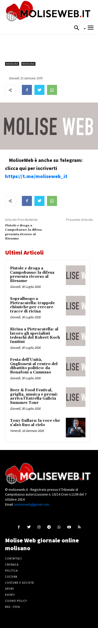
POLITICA (11, 570)
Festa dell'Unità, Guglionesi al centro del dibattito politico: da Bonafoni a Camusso (34, 366)
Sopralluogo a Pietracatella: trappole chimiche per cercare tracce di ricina (32, 305)
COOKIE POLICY (16, 601)
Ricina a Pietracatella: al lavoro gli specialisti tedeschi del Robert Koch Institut (35, 335)
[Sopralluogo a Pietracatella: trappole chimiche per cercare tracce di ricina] (75, 306)
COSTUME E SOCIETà (19, 582)
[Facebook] (27, 90)
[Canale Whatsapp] (59, 527)
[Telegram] (49, 527)
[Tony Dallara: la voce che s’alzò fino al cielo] (75, 427)
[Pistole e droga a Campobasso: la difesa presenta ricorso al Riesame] (75, 275)
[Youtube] (69, 527)
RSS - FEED (12, 607)
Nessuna (12, 63)
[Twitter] (39, 90)
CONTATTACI (13, 558)
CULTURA (11, 576)
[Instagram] (39, 527)
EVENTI (10, 595)
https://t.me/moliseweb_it (36, 176)
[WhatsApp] (52, 90)
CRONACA (12, 564)
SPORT (9, 588)
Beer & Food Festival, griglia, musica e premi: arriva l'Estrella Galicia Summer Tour (34, 396)
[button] (78, 28)
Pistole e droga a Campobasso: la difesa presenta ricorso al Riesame (32, 274)
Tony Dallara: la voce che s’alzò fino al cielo (35, 422)
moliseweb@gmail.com (31, 504)
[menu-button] (90, 28)
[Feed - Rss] (79, 527)
